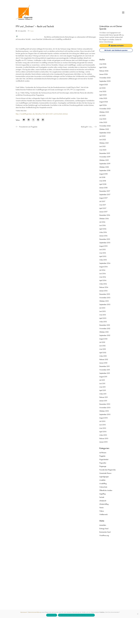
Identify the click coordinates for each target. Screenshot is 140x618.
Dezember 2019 (104, 153)
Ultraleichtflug (103, 504)
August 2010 (103, 418)
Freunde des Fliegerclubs (107, 470)
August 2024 (103, 102)
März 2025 (103, 98)
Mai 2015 (102, 253)
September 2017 (104, 194)
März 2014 (103, 284)
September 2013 (104, 304)
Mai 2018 (102, 181)
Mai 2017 (102, 205)
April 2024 (103, 105)
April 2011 (102, 390)
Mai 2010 (102, 428)
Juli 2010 (102, 421)
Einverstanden (51, 615)
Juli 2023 (102, 115)
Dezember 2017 (104, 191)
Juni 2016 (102, 225)
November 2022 (105, 126)
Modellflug (103, 483)
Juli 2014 (102, 270)
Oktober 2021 (104, 143)
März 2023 (103, 122)
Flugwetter (102, 463)
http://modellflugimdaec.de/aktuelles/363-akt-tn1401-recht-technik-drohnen (42, 114)
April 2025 (103, 95)
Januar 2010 (103, 442)
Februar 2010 (103, 438)
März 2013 (103, 322)
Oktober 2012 (104, 332)
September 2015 (104, 242)
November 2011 (104, 370)
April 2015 (102, 256)
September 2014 (104, 263)
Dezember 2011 (104, 366)
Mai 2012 (102, 349)
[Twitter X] (33, 120)
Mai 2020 (102, 150)
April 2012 (102, 352)
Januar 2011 (103, 401)
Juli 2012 (102, 342)
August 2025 (103, 84)
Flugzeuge (102, 466)
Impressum (23, 612)
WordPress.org (104, 535)
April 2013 (102, 318)
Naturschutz (103, 487)
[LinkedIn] (43, 120)
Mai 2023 (102, 119)
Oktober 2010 (104, 411)
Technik (101, 497)
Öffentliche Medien (105, 490)
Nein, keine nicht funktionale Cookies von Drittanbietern (76, 615)
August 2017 (103, 198)
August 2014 (103, 267)
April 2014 (102, 280)
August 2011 (103, 376)
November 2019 (104, 157)
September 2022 (105, 133)
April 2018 (102, 184)
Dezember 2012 (104, 325)
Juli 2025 (102, 88)
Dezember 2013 (104, 294)
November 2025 (105, 78)
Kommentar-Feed (104, 532)
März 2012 (103, 356)
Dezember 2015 (104, 239)
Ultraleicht (102, 501)
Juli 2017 (102, 201)
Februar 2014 (103, 287)
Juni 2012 (102, 346)
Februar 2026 (103, 71)
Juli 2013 (102, 308)
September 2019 (104, 163)
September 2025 (105, 81)
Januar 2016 (103, 236)
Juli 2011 (102, 380)
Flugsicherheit (103, 459)
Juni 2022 (102, 139)
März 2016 (103, 232)
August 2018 (103, 174)
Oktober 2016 (104, 218)
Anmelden (102, 525)
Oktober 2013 (104, 301)
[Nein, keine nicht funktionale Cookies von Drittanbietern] (138, 614)
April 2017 (102, 208)
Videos (101, 511)
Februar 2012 (103, 359)
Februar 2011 (103, 397)
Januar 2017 (103, 212)
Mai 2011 (102, 387)
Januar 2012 (103, 363)
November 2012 (104, 328)
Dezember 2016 (104, 215)
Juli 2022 (102, 136)
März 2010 (103, 435)
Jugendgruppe (104, 477)
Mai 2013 (102, 315)
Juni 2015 (102, 249)
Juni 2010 (102, 425)
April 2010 (102, 431)
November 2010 (104, 407)
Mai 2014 (102, 277)
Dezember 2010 (104, 404)
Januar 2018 (103, 187)
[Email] (24, 120)
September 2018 (104, 170)
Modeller (102, 480)
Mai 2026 (102, 64)
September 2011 (104, 373)
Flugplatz (102, 456)
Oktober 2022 (104, 129)
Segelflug (102, 494)
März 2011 (103, 394)
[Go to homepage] (25, 12)
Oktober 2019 (104, 160)
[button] (123, 12)
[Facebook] (28, 120)
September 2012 (104, 335)
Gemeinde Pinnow (105, 473)
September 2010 (104, 414)
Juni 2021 (102, 146)
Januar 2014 (103, 291)
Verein (32, 31)
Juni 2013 (102, 311)
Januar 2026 (103, 74)
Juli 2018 (102, 177)
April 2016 (102, 229)
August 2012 (103, 339)
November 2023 (105, 108)
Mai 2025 (102, 91)
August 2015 (103, 246)
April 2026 (103, 67)
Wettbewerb (103, 514)
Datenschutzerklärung (34, 612)
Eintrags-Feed (103, 528)
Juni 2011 (102, 383)
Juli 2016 (102, 222)
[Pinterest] (38, 120)
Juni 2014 (102, 273)
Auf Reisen (102, 452)
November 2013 (104, 297)
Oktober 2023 (104, 112)
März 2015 (103, 260)
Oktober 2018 (104, 167)
